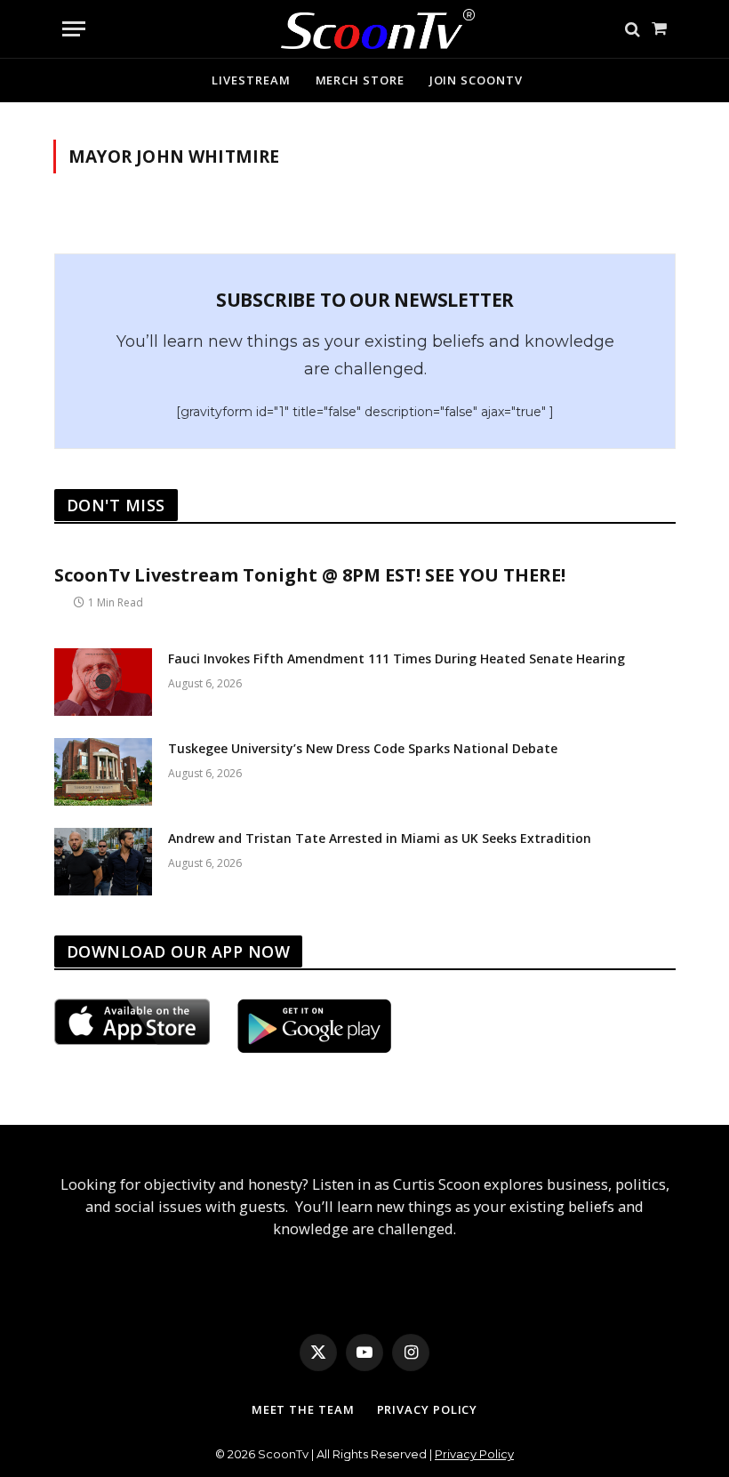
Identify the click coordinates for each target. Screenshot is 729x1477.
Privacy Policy (427, 1409)
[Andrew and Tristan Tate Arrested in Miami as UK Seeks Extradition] (103, 861)
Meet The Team (303, 1409)
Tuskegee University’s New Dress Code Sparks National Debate (362, 748)
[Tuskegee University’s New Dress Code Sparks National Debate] (103, 772)
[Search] (632, 29)
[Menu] (73, 29)
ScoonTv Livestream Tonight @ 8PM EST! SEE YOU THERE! (309, 575)
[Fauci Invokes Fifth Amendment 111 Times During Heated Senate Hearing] (103, 682)
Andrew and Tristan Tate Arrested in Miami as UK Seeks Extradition (379, 838)
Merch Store (360, 80)
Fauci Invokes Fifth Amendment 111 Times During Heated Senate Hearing (396, 658)
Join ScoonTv (476, 80)
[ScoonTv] (365, 24)
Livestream (251, 80)
